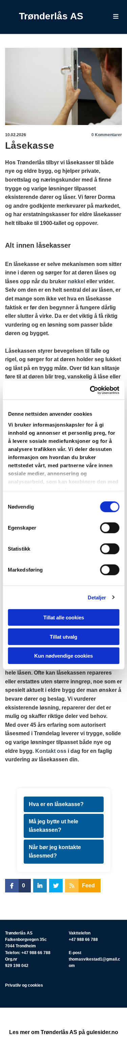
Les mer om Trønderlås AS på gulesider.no (63, 1032)
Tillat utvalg (63, 636)
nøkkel (76, 281)
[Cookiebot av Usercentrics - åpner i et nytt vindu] (90, 390)
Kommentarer (106, 134)
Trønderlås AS (51, 16)
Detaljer (97, 597)
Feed (88, 885)
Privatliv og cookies (24, 985)
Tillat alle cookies (63, 617)
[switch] (109, 527)
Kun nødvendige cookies (63, 656)
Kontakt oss (50, 751)
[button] (112, 17)
